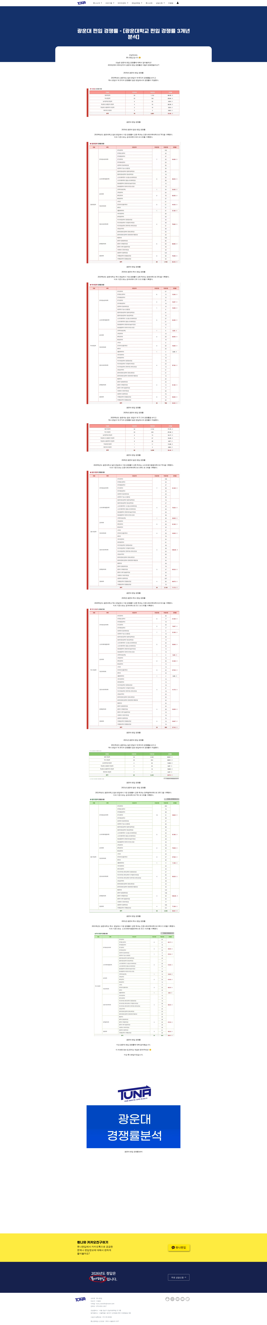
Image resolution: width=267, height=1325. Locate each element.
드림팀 (170, 3)
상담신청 (159, 3)
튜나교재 (149, 3)
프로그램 (108, 3)
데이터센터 (122, 3)
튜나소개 (96, 3)
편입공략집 (136, 3)
